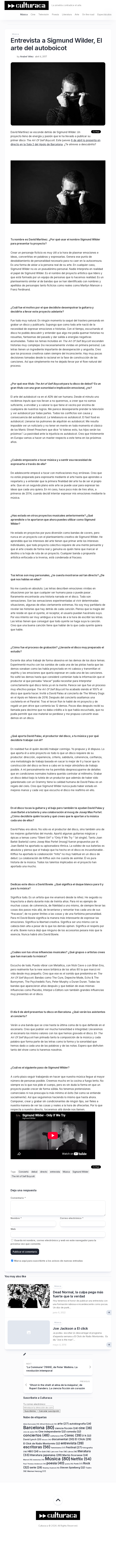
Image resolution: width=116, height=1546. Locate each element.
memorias (38, 1460)
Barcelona (38, 1427)
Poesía (55, 14)
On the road (88, 14)
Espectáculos (104, 14)
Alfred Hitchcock (48, 1424)
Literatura (67, 14)
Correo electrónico (71, 1218)
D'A (86, 1435)
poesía (55, 1463)
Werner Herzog (36, 1471)
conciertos (36, 1435)
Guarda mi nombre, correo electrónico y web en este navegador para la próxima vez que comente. (53, 1242)
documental (63, 1439)
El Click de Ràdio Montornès (41, 1443)
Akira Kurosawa (31, 1424)
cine (85, 1428)
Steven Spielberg (72, 1467)
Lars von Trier (59, 1451)
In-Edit (44, 1451)
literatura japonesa (46, 1455)
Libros (72, 1451)
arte (63, 1423)
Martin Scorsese (75, 1455)
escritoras (36, 1447)
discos (46, 1440)
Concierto (24, 1171)
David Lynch (32, 1439)
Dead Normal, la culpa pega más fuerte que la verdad (78, 1294)
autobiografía (80, 1423)
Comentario (18, 1197)
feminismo (58, 1448)
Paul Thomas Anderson (34, 1464)
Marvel (27, 1460)
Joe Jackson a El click (70, 1328)
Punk (78, 1464)
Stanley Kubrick (51, 1468)
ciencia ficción (66, 1428)
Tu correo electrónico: (34, 1404)
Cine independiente (52, 1431)
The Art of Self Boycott (23, 1176)
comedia (73, 1431)
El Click (83, 1439)
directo (43, 1171)
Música (24, 14)
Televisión (43, 14)
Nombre (16, 1218)
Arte (77, 14)
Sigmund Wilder (80, 1171)
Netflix (81, 1459)
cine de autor (30, 1432)
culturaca (57, 1436)
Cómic (73, 1435)
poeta (69, 1464)
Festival (74, 1447)
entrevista (55, 1171)
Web (13, 1229)
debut (34, 1171)
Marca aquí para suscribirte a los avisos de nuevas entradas (48, 1260)
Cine (33, 14)
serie (36, 1467)
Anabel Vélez (27, 56)
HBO (33, 1451)
